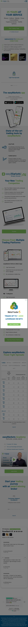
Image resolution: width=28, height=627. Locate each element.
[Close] (26, 300)
